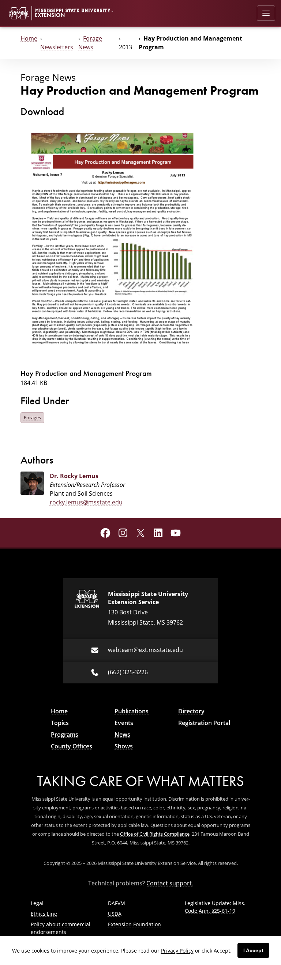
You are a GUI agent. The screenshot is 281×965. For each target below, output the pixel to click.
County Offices (71, 746)
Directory (191, 711)
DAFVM (116, 903)
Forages (32, 417)
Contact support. (169, 883)
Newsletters (56, 47)
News (122, 735)
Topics (60, 723)
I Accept (253, 950)
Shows (124, 746)
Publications (132, 711)
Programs (64, 735)
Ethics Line (44, 913)
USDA (114, 913)
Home (28, 38)
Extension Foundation (134, 924)
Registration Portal (204, 723)
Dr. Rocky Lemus (74, 476)
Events (124, 723)
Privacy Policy (177, 950)
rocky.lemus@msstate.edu (86, 502)
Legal (37, 903)
